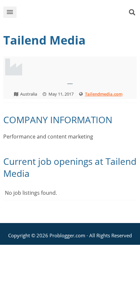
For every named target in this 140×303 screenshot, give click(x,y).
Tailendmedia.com (103, 94)
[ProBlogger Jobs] (76, 13)
